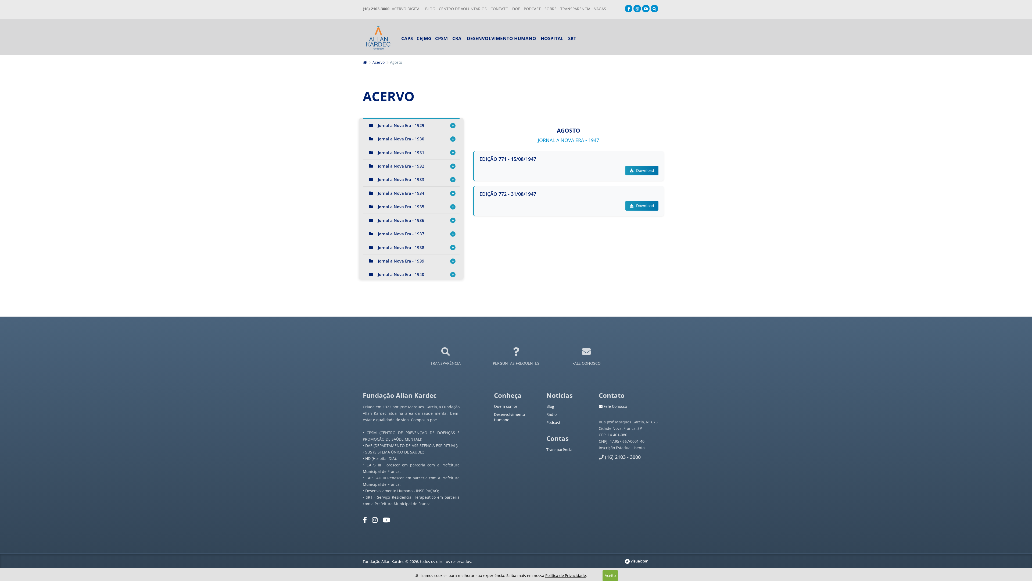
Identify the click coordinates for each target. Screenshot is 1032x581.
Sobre (550, 8)
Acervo (378, 62)
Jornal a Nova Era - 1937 (401, 233)
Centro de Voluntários (463, 8)
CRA (456, 38)
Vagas (600, 8)
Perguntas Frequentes (516, 363)
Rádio (551, 414)
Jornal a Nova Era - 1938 (401, 247)
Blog (430, 8)
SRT (572, 38)
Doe (516, 8)
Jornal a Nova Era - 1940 (401, 274)
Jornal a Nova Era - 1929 (401, 125)
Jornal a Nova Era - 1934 (401, 193)
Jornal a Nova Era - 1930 (401, 138)
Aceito (610, 575)
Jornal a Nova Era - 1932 (401, 166)
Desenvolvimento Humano (501, 38)
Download (644, 170)
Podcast (553, 422)
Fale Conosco (615, 406)
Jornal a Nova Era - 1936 (401, 220)
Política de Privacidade (565, 575)
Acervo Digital (406, 8)
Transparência (446, 363)
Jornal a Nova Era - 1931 (401, 152)
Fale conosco (586, 363)
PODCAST (532, 8)
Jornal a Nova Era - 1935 (401, 206)
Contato (499, 8)
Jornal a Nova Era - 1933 (401, 179)
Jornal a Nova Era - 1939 (401, 261)
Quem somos (506, 406)
